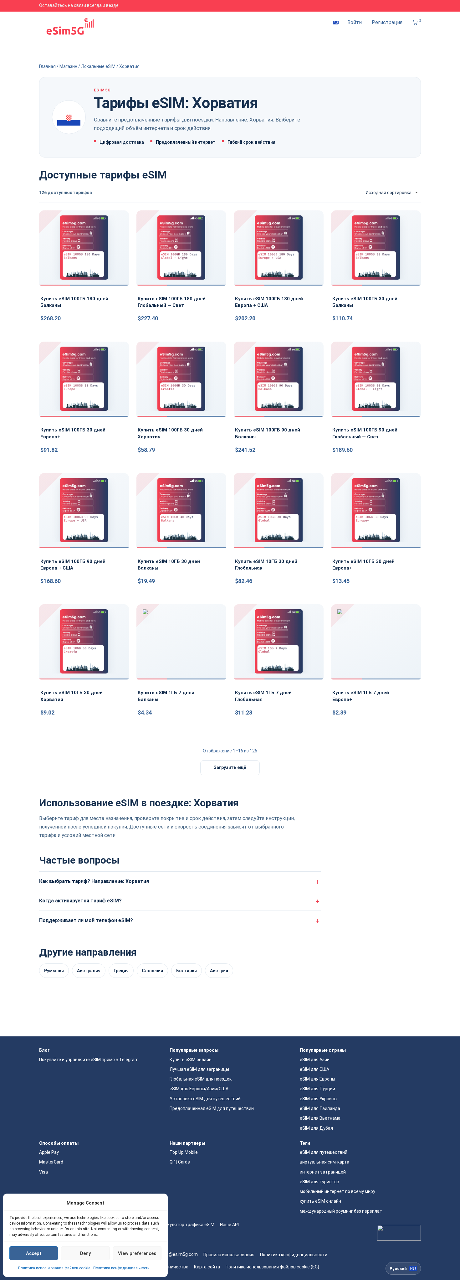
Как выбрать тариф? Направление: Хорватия (94, 881)
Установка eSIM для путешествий (205, 1098)
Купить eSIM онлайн (191, 1059)
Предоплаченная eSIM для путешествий (212, 1108)
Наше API (229, 1224)
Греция (121, 970)
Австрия (219, 970)
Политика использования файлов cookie (54, 1268)
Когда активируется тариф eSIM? (80, 901)
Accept (33, 1253)
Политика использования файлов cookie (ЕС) (272, 1266)
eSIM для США (314, 1069)
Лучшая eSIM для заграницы (199, 1069)
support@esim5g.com (175, 1254)
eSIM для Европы (317, 1078)
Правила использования (228, 1254)
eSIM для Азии (315, 1059)
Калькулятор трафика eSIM (185, 1224)
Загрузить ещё (230, 767)
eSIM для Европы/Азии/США (199, 1088)
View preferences (137, 1253)
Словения (152, 970)
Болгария (186, 970)
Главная (47, 66)
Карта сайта (207, 1266)
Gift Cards (180, 1161)
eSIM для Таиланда (320, 1108)
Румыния (54, 970)
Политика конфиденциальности (121, 1268)
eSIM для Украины (318, 1098)
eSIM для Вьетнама (320, 1118)
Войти (354, 22)
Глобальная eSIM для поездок (201, 1078)
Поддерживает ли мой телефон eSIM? (86, 920)
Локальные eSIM (98, 66)
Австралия (88, 970)
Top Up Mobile (184, 1152)
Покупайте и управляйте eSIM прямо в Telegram (89, 1059)
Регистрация (387, 22)
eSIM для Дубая (316, 1128)
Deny (85, 1253)
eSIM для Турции (317, 1088)
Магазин (68, 66)
